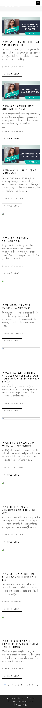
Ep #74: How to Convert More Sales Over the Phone (18, 108)
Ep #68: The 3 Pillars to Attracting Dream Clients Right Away (19, 510)
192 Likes (6, 602)
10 (33, 685)
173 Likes (7, 67)
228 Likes (7, 198)
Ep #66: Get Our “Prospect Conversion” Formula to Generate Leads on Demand (20, 644)
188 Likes (6, 333)
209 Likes (7, 669)
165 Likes (7, 467)
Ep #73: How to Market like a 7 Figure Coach (19, 172)
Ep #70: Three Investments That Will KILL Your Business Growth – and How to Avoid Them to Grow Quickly (21, 377)
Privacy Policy (22, 705)
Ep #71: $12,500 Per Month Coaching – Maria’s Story (16, 307)
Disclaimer (22, 701)
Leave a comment (19, 67)
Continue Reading (11, 74)
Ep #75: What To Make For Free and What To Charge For (21, 43)
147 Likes (7, 534)
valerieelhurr (11, 39)
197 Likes (7, 403)
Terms (31, 701)
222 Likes (7, 266)
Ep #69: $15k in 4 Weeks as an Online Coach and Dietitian (18, 444)
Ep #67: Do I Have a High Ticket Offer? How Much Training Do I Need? (19, 577)
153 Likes (7, 131)
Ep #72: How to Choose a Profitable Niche (15, 239)
